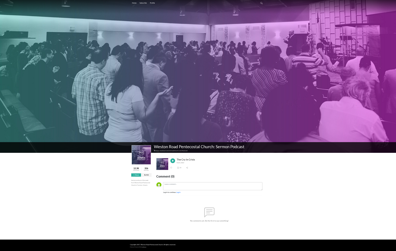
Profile (152, 3)
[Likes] (171, 168)
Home (134, 3)
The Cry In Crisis (186, 159)
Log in (178, 192)
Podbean (143, 247)
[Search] (261, 3)
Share (137, 175)
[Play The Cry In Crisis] (172, 160)
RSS (147, 175)
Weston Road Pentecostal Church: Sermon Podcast (199, 146)
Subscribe (143, 3)
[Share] (187, 168)
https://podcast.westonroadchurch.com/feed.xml (171, 150)
